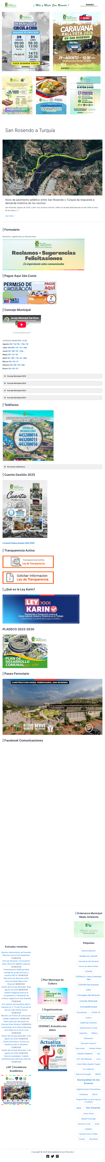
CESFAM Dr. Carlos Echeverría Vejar (88, 977)
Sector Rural (88, 1114)
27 (17, 368)
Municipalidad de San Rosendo (88, 1081)
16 (17, 351)
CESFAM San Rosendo (88, 985)
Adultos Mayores (89, 951)
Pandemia (84, 1094)
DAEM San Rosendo (88, 1023)
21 (21, 348)
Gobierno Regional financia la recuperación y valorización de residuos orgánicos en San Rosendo (16, 995)
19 (17, 354)
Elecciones (80, 1048)
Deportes (83, 1033)
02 (9, 351)
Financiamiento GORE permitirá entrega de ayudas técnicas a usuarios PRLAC (16, 972)
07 (9, 358)
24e (23, 365)
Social (97, 1124)
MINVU (98, 1074)
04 (11, 344)
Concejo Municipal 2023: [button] (16, 390)
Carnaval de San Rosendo (88, 961)
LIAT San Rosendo (84, 1059)
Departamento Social (88, 1028)
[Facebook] (47, 1156)
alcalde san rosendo (88, 956)
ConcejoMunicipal (88, 1007)
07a (9, 348)
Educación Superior (88, 1043)
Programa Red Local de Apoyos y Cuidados (88, 1100)
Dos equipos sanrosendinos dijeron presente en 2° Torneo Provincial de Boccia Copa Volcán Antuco (16, 1007)
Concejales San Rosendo (88, 995)
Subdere (88, 1129)
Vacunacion (93, 1139)
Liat (98, 1054)
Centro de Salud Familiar (88, 966)
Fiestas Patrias (95, 1048)
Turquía (82, 1139)
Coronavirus (82, 1012)
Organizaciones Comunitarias (88, 1089)
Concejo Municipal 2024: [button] (16, 383)
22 (13, 368)
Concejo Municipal (88, 1001)
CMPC (88, 990)
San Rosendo (93, 1107)
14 (17, 348)
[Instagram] (57, 1156)
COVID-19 (95, 1012)
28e (25, 348)
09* (13, 358)
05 (9, 354)
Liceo (98, 1059)
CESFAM (88, 971)
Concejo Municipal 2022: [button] (16, 398)
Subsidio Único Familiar (88, 1134)
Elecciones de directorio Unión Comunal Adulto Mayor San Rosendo (16, 981)
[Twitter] (52, 1156)
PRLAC (95, 1094)
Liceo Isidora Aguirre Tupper (88, 1064)
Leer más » (9, 216)
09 (13, 351)
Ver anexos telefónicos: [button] (16, 467)
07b (12, 348)
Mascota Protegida (83, 1074)
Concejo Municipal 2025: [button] (16, 376)
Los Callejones (88, 1069)
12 (13, 354)
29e (25, 358)
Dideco (94, 1033)
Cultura (89, 1018)
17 (17, 361)
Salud (78, 1108)
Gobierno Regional (84, 1054)
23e (21, 351)
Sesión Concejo (88, 1119)
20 (9, 368)
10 (14, 361)
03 (10, 361)
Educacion (88, 1038)
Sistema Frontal (84, 1124)
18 (27, 344)
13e (23, 344)
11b (18, 344)
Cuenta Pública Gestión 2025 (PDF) (19, 543)
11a (14, 344)
